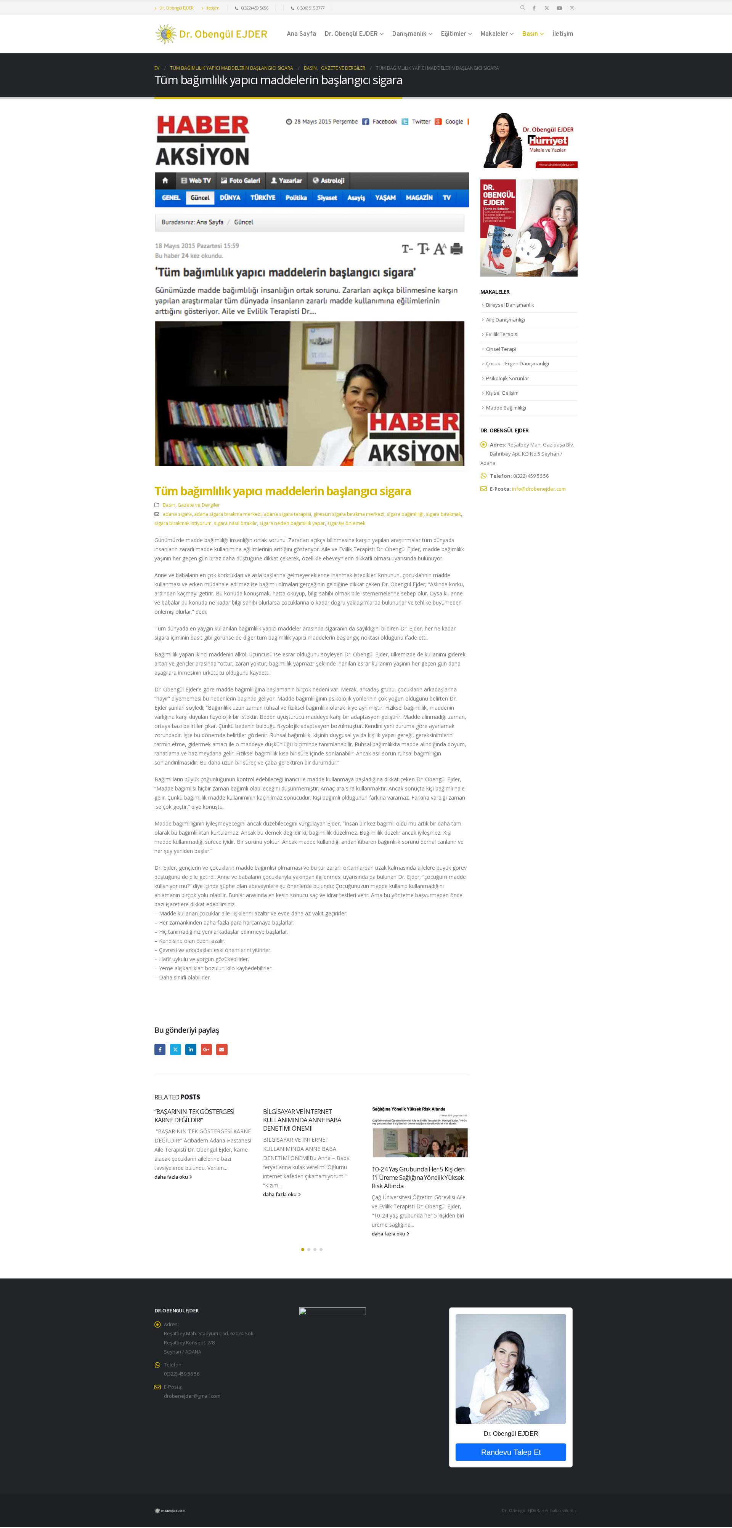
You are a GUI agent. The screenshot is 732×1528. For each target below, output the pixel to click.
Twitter (175, 1049)
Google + (206, 1049)
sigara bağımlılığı (405, 514)
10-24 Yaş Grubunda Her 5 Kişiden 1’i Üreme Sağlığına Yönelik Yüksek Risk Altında (418, 1177)
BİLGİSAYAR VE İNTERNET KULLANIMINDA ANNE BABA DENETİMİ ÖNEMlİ (302, 1120)
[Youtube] (559, 8)
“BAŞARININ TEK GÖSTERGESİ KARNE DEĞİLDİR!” (194, 1115)
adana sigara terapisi (287, 514)
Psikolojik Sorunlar (507, 378)
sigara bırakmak (443, 514)
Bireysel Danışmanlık (510, 304)
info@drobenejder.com (539, 488)
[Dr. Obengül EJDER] (511, 1368)
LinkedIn (190, 1049)
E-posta (221, 1049)
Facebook (159, 1049)
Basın (530, 34)
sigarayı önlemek (346, 523)
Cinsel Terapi (501, 349)
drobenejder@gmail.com (192, 1396)
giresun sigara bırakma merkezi (348, 514)
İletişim (212, 8)
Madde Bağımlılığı (506, 407)
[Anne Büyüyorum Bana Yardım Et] (529, 227)
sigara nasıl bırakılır (235, 523)
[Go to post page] (420, 1132)
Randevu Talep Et (511, 1452)
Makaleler (494, 34)
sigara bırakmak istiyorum (183, 523)
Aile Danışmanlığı (505, 319)
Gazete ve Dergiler (199, 505)
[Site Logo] (211, 34)
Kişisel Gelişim (502, 392)
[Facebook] (534, 8)
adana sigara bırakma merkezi (228, 514)
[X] (546, 8)
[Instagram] (572, 8)
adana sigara (177, 514)
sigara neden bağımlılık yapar (292, 523)
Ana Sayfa (301, 34)
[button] (523, 8)
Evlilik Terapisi (502, 334)
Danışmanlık (409, 34)
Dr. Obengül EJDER (176, 8)
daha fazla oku (171, 1177)
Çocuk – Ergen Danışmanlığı (517, 363)
